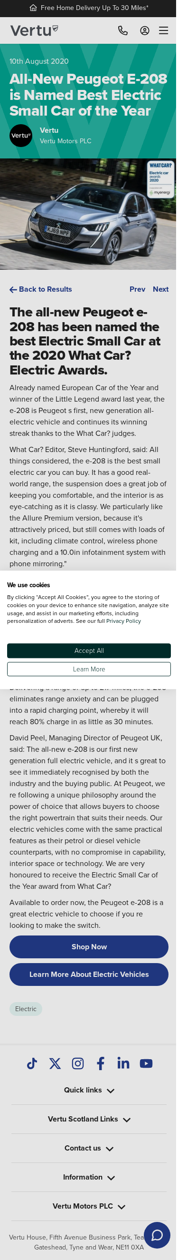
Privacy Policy (123, 621)
